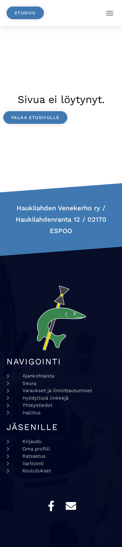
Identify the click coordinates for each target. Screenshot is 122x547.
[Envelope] (71, 506)
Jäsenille (32, 427)
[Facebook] (51, 506)
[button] (109, 13)
